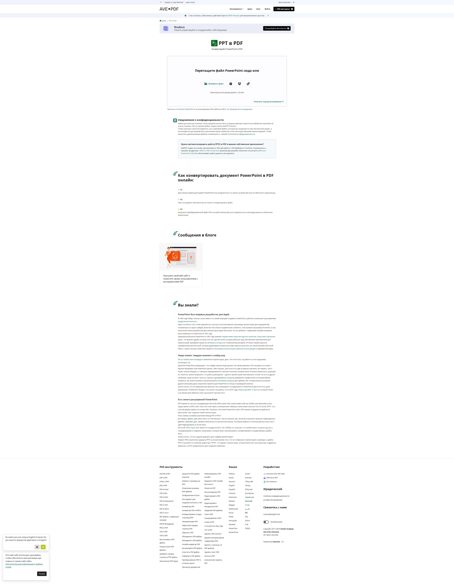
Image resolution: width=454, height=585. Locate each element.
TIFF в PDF (164, 535)
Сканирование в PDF (212, 518)
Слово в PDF (209, 522)
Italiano (232, 501)
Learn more (190, 2)
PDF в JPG (163, 493)
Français (232, 493)
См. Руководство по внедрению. (240, 109)
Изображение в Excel (190, 495)
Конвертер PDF (188, 506)
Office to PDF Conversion (209, 151)
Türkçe (247, 485)
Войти (267, 9)
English (232, 485)
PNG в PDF (164, 528)
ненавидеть (198, 359)
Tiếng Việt (249, 481)
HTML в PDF (164, 481)
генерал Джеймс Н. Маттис (249, 390)
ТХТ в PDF (208, 530)
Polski (231, 517)
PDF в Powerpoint (166, 501)
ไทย (246, 517)
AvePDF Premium (232, 16)
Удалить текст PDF (211, 552)
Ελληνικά (248, 489)
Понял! (42, 573)
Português (233, 520)
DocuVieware (271, 481)
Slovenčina (233, 528)
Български (249, 493)
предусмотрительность (187, 321)
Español (232, 489)
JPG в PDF (163, 485)
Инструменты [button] (236, 9)
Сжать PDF (208, 514)
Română (232, 524)
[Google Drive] (230, 83)
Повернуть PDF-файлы (191, 556)
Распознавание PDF (212, 492)
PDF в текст (164, 513)
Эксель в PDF (209, 556)
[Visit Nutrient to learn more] (161, 2)
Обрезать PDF (187, 532)
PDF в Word (164, 509)
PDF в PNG (164, 497)
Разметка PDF (209, 488)
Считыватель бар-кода (213, 526)
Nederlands (233, 509)
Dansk (231, 478)
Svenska (248, 478)
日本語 (247, 528)
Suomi (247, 474)
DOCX (257, 406)
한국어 (247, 520)
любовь (186, 359)
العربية (247, 509)
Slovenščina (233, 532)
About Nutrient (284, 2)
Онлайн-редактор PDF (191, 544)
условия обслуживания (272, 500)
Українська (249, 497)
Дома (164, 21)
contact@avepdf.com (271, 514)
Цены (249, 9)
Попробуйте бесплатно (275, 28)
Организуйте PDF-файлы (192, 548)
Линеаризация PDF (190, 521)
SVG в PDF (164, 532)
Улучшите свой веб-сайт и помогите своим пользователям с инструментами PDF (180, 278)
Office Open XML (192, 428)
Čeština (232, 474)
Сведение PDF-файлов (213, 510)
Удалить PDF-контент (213, 534)
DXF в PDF (163, 478)
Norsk (231, 513)
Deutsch (232, 481)
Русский (248, 501)
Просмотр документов (191, 567)
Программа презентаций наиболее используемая (234, 349)
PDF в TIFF (164, 505)
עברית (247, 505)
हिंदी (246, 513)
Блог (258, 9)
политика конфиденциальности (276, 496)
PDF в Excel (164, 489)
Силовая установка (215, 343)
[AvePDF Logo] (169, 9)
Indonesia (233, 497)
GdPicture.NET (272, 478)
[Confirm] (43, 547)
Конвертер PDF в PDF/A (191, 510)
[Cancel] (37, 547)
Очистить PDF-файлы (190, 552)
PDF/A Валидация (167, 524)
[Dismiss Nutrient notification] (293, 2)
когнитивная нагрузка (225, 380)
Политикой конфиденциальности (241, 134)
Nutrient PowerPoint (186, 109)
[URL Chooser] (248, 83)
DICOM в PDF (165, 474)
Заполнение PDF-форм (169, 561)
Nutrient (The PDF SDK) (275, 474)
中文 (246, 524)
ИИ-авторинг (283, 9)
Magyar (232, 505)
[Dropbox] (239, 83)
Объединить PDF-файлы (192, 536)
